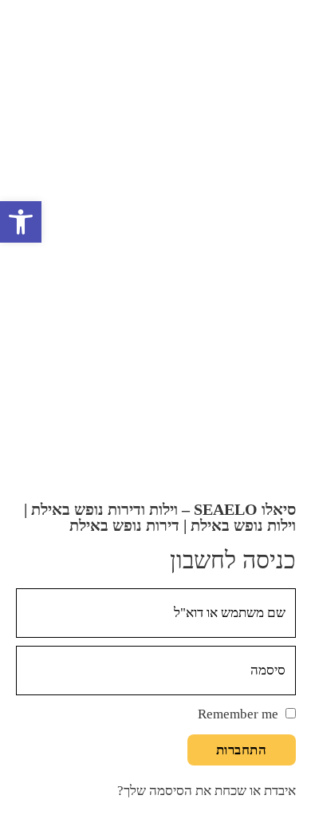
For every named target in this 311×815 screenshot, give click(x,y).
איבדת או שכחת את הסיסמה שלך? (206, 790)
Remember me (238, 714)
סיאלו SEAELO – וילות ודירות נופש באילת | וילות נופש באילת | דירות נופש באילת (160, 517)
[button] (20, 222)
